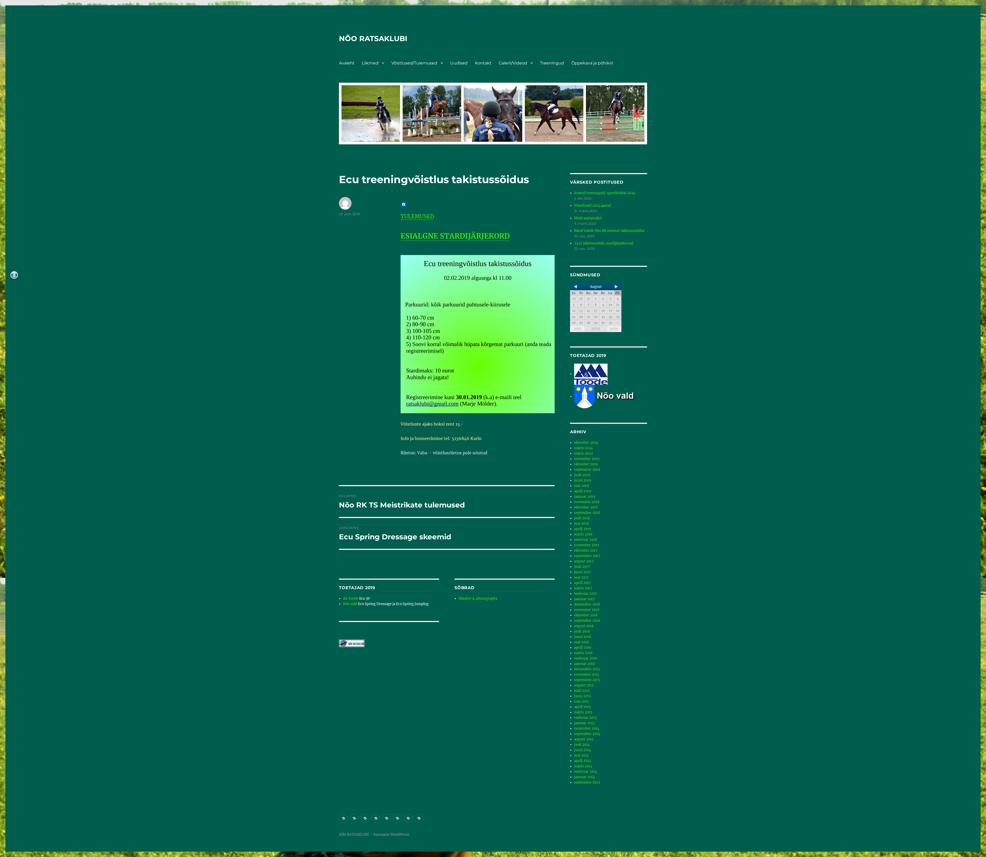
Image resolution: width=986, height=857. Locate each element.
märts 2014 (583, 766)
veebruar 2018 (585, 540)
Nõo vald (350, 604)
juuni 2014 (582, 750)
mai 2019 (581, 486)
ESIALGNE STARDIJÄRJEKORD (455, 236)
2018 (577, 329)
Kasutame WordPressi (391, 834)
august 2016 (584, 626)
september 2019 (587, 469)
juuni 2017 (582, 572)
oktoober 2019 (586, 464)
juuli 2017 (582, 566)
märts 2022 (583, 453)
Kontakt (483, 63)
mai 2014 (581, 755)
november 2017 (586, 545)
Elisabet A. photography (478, 598)
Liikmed (370, 63)
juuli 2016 (582, 631)
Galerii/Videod (513, 63)
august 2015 (584, 685)
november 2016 (587, 610)
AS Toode (350, 598)
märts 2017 (583, 588)
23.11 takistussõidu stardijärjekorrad (603, 243)
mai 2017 (581, 577)
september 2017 (587, 556)
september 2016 (587, 620)
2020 (614, 329)
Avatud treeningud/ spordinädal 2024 (604, 193)
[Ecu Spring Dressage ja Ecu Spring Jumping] (610, 396)
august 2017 (584, 561)
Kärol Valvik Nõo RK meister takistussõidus (609, 231)
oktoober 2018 (586, 507)
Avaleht (347, 63)
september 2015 (587, 680)
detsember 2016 (587, 604)
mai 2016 (581, 642)
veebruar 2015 (585, 717)
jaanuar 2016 (584, 664)
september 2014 (587, 734)
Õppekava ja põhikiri (592, 63)
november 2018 (586, 502)
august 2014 (584, 739)
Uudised (459, 63)
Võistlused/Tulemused (414, 63)
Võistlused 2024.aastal (592, 205)
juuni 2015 (582, 696)
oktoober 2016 (586, 615)
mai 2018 (581, 523)
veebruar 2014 (585, 771)
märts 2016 (583, 653)
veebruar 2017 (585, 593)
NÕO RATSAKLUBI (373, 38)
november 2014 (586, 728)
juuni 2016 (582, 637)
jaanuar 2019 (584, 496)
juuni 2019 (582, 480)
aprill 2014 (582, 761)
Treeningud (552, 63)
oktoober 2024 (586, 442)
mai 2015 (581, 701)
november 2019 (587, 459)
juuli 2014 (582, 744)
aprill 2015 (582, 707)
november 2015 (586, 674)
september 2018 (587, 513)
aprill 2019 (582, 491)
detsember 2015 (587, 669)
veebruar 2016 (585, 658)
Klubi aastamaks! (588, 218)
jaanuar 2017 (584, 599)
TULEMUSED (417, 216)
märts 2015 (583, 712)
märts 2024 (583, 448)
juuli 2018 (582, 518)
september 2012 (587, 782)
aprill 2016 (582, 647)
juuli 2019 (582, 475)
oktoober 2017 (586, 550)
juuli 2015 (582, 691)
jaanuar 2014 (584, 777)
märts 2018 (583, 534)
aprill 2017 (582, 583)
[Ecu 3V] (591, 374)
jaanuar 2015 (584, 723)
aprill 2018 (582, 529)
